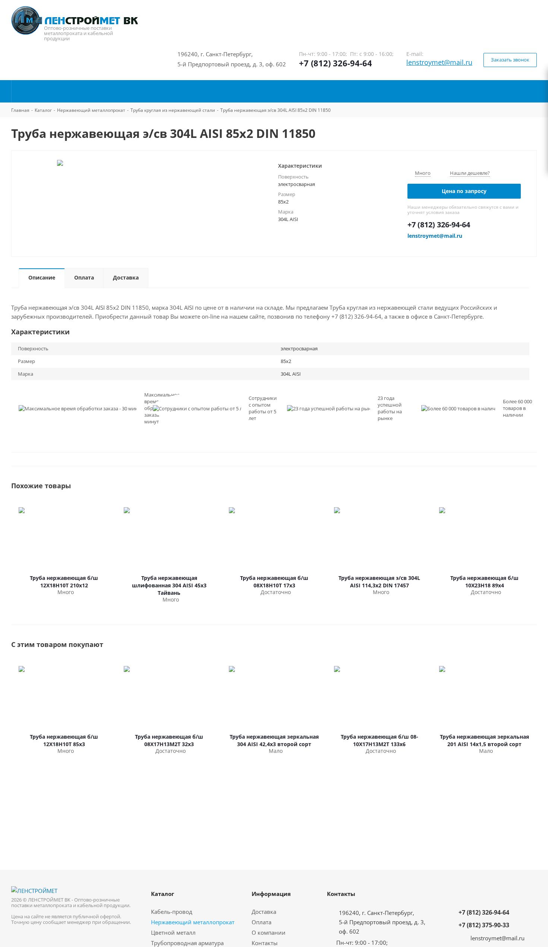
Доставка (264, 911)
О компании (269, 932)
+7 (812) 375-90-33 (484, 925)
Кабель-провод (171, 911)
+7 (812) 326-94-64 (335, 63)
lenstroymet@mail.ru (439, 62)
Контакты (265, 943)
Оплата (261, 922)
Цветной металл (173, 932)
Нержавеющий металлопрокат (192, 922)
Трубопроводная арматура (187, 943)
